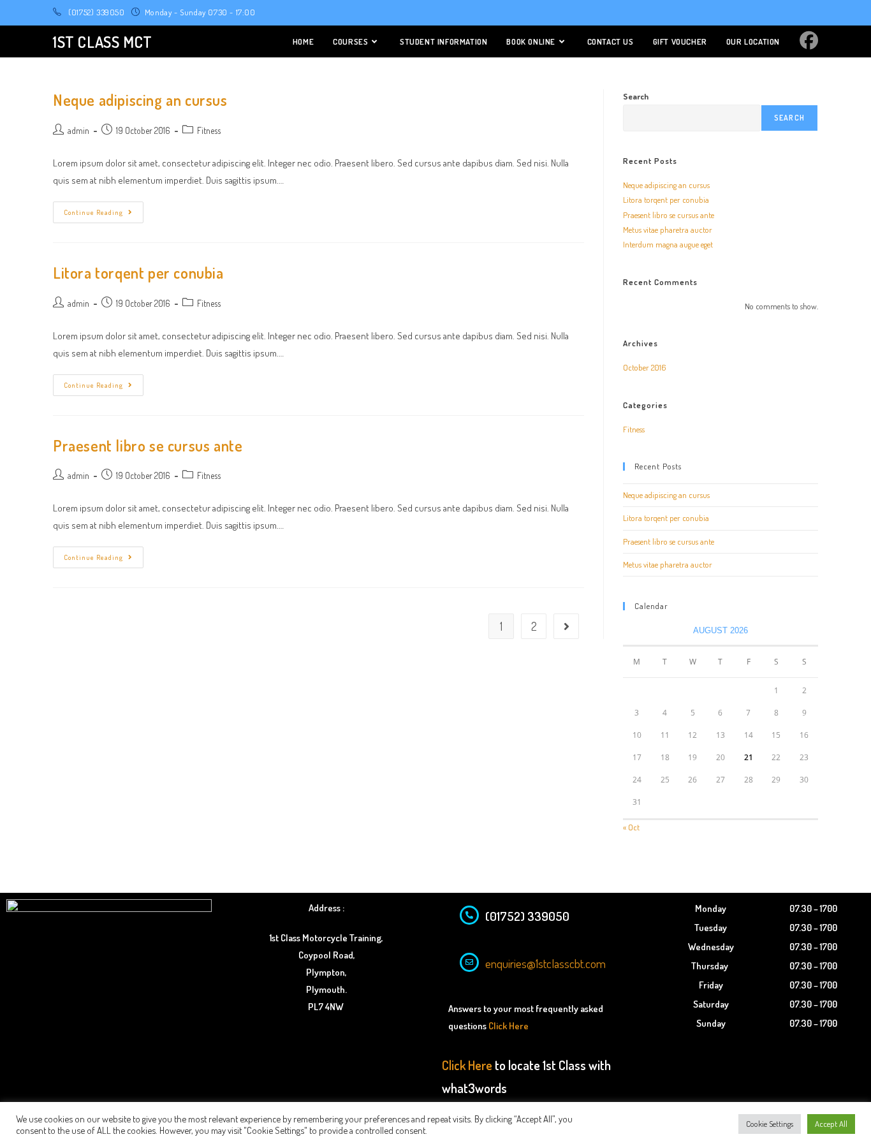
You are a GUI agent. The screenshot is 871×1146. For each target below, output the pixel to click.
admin (78, 130)
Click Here (508, 1026)
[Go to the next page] (566, 626)
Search (635, 96)
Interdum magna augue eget (668, 244)
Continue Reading (103, 209)
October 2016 (644, 367)
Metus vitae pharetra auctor (667, 229)
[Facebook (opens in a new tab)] (808, 40)
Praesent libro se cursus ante (147, 445)
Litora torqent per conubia (138, 273)
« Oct (631, 827)
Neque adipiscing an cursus (140, 100)
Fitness (209, 130)
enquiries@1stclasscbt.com (545, 963)
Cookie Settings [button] (769, 1124)
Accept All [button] (831, 1124)
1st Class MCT (102, 42)
